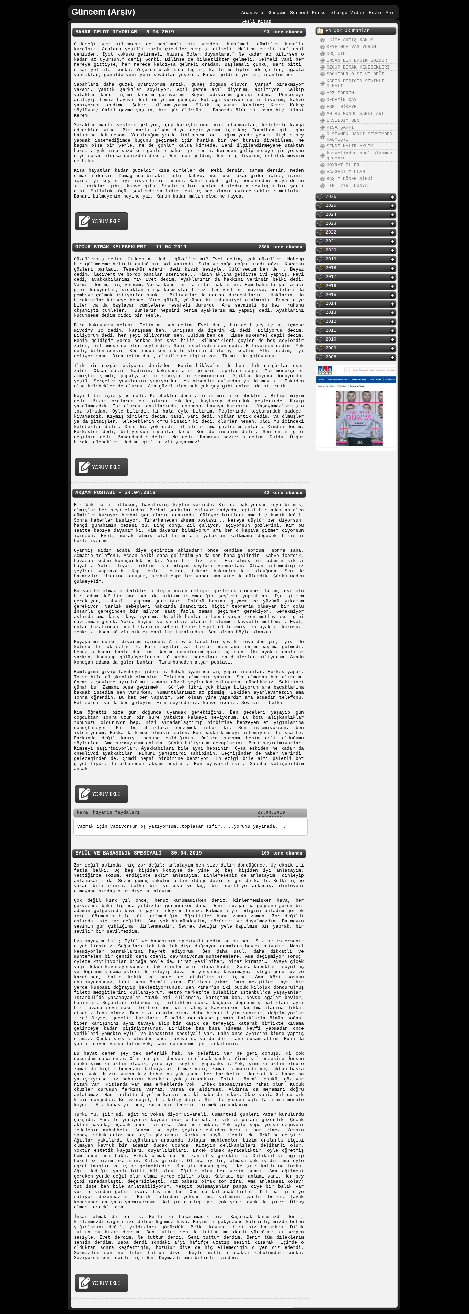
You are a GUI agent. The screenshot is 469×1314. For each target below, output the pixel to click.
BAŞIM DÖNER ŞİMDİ (350, 178)
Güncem (276, 12)
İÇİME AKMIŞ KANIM (350, 40)
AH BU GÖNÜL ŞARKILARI (355, 113)
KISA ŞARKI (340, 127)
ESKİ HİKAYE (342, 106)
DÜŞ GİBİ (337, 53)
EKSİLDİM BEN (343, 120)
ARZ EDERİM (340, 93)
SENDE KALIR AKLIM (350, 146)
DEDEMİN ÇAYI (343, 100)
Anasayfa (252, 12)
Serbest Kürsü (308, 12)
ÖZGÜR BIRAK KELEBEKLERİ (358, 67)
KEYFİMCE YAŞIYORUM (351, 46)
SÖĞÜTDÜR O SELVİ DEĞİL (357, 74)
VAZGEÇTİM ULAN (346, 172)
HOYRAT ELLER (343, 165)
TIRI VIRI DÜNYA (347, 185)
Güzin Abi (381, 12)
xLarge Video (347, 12)
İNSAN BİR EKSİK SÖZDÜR (357, 60)
